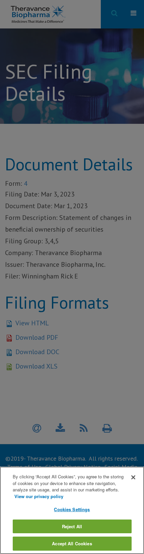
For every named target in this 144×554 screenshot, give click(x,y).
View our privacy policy (38, 496)
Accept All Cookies (72, 543)
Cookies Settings (72, 509)
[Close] (133, 477)
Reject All (72, 526)
